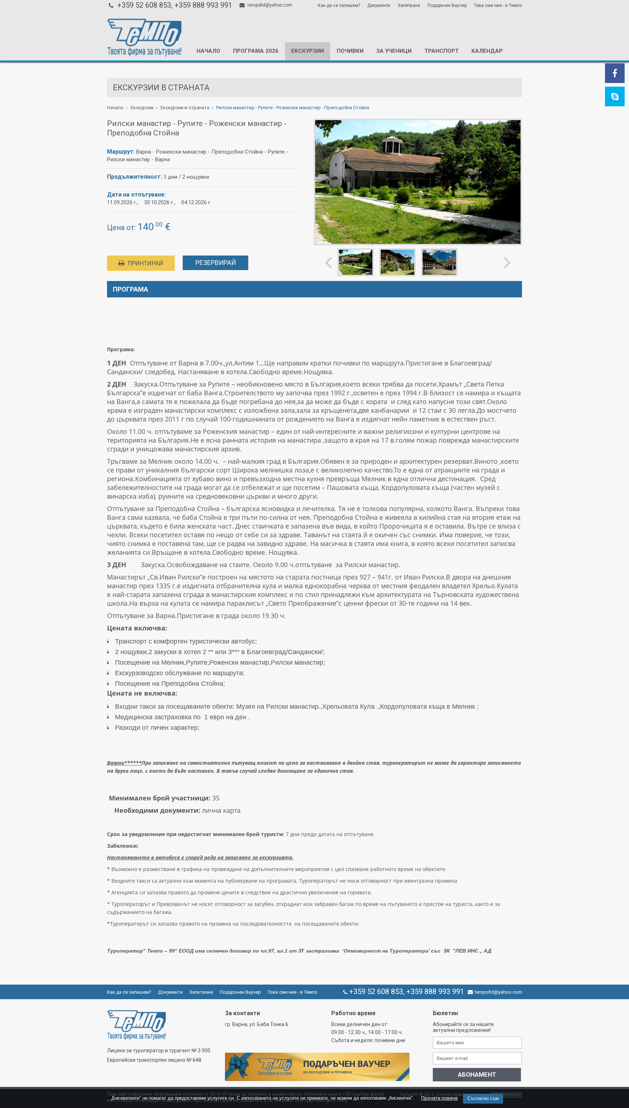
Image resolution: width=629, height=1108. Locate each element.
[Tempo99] (144, 55)
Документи (378, 5)
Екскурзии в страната (185, 107)
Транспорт (441, 51)
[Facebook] (614, 75)
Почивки (350, 51)
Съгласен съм (483, 1098)
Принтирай (144, 263)
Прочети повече (439, 1098)
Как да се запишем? (339, 5)
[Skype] (615, 98)
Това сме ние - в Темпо (498, 5)
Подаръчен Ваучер (447, 5)
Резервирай (215, 262)
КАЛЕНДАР (487, 51)
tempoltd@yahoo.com (269, 5)
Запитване (408, 5)
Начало (208, 51)
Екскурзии (307, 51)
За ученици (394, 51)
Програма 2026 (255, 51)
